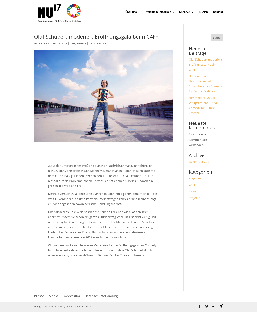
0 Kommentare (97, 43)
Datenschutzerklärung (101, 296)
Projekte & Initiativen (158, 12)
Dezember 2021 (200, 162)
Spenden (184, 12)
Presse (39, 296)
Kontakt (218, 12)
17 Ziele (203, 12)
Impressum (71, 296)
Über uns (131, 12)
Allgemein (195, 178)
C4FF (72, 43)
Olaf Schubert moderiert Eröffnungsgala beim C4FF (205, 64)
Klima (192, 191)
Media (53, 296)
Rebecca (44, 43)
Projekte (81, 43)
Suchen (216, 38)
